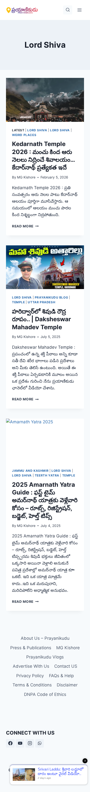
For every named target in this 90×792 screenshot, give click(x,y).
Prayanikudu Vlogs (45, 656)
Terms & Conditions (32, 684)
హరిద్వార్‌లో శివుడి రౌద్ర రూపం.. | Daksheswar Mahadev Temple (41, 319)
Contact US (65, 666)
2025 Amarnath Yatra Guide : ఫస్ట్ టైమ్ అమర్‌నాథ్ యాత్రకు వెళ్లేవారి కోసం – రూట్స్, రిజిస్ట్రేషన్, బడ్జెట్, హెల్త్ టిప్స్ (45, 500)
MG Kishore (26, 177)
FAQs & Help (61, 675)
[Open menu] (79, 10)
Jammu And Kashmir (30, 471)
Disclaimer (67, 684)
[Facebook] (10, 743)
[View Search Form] (67, 9)
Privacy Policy (30, 675)
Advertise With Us (31, 666)
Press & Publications (30, 647)
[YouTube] (20, 743)
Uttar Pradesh (41, 302)
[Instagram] (30, 743)
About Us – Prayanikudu (45, 638)
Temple (18, 302)
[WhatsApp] (39, 743)
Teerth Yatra (47, 475)
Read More (25, 226)
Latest (18, 130)
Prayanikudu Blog (51, 297)
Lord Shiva (37, 130)
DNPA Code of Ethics (45, 694)
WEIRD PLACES (24, 135)
